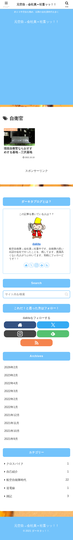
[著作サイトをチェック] (26, 265)
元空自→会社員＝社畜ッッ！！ (36, 4)
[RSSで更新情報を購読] (46, 265)
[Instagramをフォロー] (36, 265)
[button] (66, 294)
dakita (36, 243)
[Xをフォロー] (31, 265)
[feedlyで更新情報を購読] (41, 265)
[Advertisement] (36, 68)
